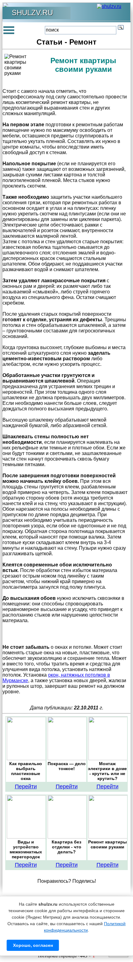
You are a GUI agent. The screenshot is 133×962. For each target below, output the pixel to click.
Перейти (26, 786)
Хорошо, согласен (33, 945)
